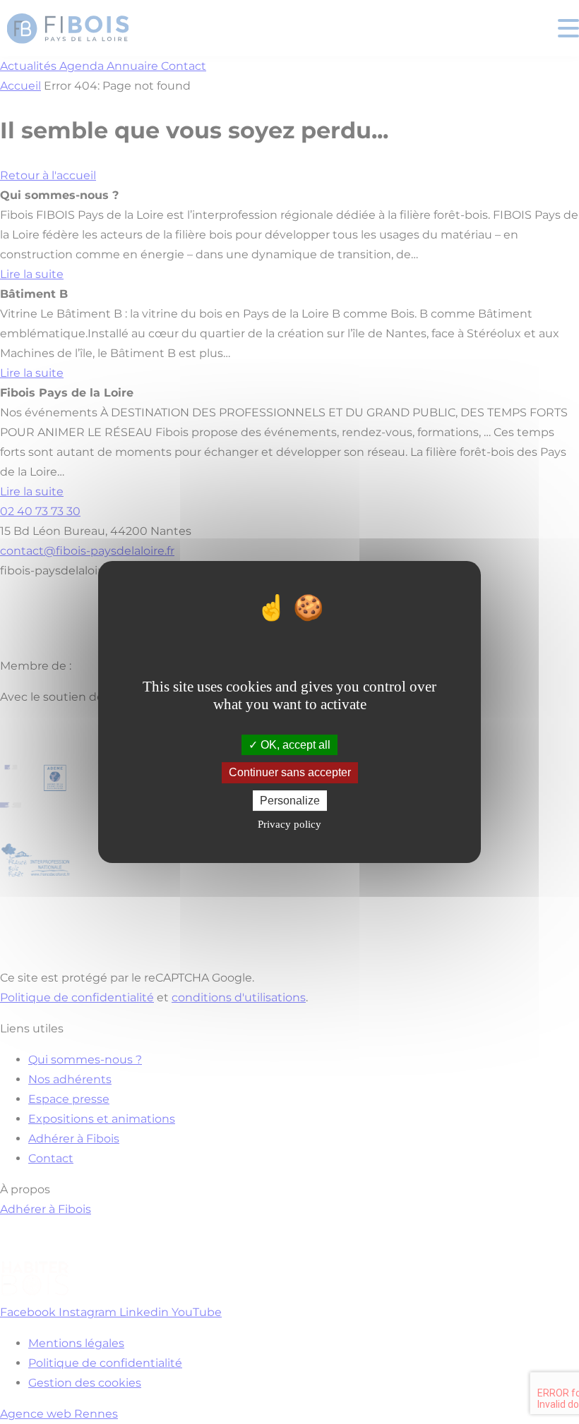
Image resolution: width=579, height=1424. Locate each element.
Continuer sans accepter (290, 773)
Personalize (290, 801)
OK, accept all (294, 745)
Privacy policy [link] (289, 824)
